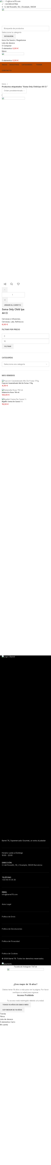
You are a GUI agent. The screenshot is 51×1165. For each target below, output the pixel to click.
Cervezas (6, 322)
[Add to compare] (5, 284)
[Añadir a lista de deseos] (18, 284)
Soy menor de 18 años (12, 1010)
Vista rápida (12, 284)
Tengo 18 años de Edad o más (15, 1005)
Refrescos (19, 322)
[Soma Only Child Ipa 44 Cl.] (13, 189)
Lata (12, 322)
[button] (12, 305)
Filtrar (7, 346)
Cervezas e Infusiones (11, 319)
